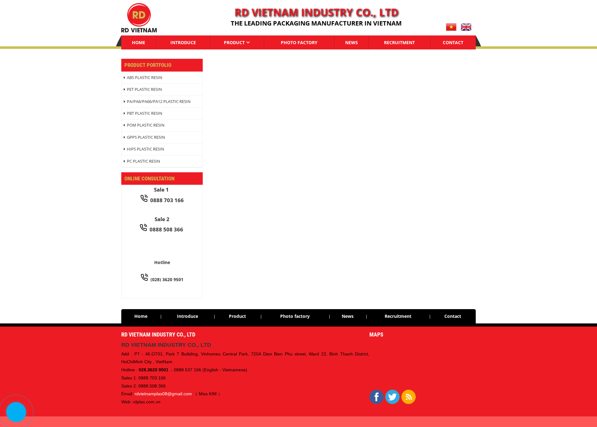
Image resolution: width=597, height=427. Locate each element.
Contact (453, 42)
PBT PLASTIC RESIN (144, 113)
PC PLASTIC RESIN (143, 161)
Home (138, 42)
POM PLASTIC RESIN (145, 125)
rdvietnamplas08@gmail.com (163, 393)
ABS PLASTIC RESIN (144, 77)
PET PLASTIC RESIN (144, 89)
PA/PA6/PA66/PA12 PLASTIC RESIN (159, 101)
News (351, 42)
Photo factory (299, 42)
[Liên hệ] (16, 412)
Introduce (183, 42)
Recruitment (399, 42)
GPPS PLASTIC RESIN (146, 137)
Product (234, 42)
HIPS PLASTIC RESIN (145, 149)
